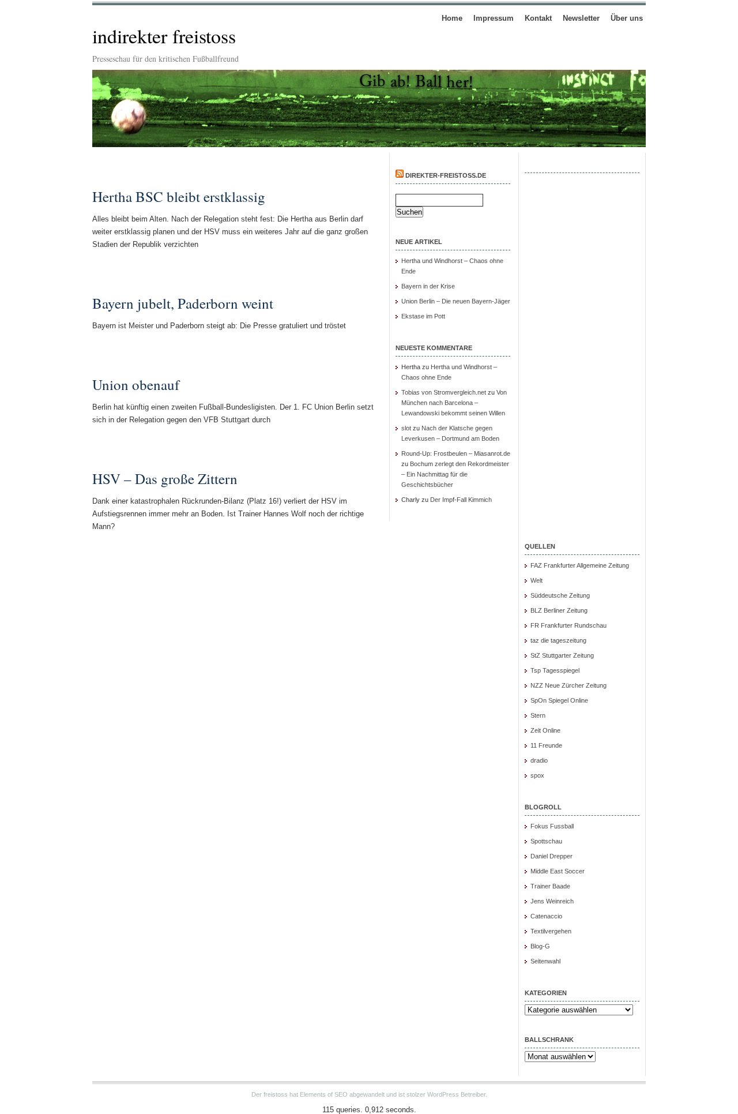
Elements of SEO (324, 1094)
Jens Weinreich (552, 901)
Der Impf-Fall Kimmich (461, 499)
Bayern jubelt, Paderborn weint (182, 303)
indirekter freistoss (164, 35)
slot (406, 428)
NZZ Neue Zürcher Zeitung (568, 685)
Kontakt (538, 18)
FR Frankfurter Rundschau (568, 625)
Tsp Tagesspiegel (554, 670)
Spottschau (546, 841)
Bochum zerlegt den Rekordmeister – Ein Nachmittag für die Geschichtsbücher (455, 474)
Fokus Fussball (552, 826)
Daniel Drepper (551, 856)
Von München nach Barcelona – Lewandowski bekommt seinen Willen (454, 403)
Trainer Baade (550, 886)
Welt (536, 580)
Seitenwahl (545, 961)
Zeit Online (545, 730)
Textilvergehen (550, 931)
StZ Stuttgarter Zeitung (562, 655)
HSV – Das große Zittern (165, 478)
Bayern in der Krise (428, 286)
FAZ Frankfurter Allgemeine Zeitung (579, 565)
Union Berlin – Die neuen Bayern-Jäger (455, 301)
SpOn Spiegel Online (559, 700)
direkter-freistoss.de (445, 175)
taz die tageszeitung (558, 640)
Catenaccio (546, 916)
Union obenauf (135, 384)
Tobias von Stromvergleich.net (443, 392)
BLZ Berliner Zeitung (559, 610)
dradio (539, 760)
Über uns (627, 18)
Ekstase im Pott (423, 316)
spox (537, 775)
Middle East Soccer (557, 871)
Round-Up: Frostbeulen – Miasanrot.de (455, 453)
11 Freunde (546, 745)
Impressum (493, 18)
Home (452, 18)
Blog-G (540, 946)
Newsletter (581, 18)
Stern (537, 715)
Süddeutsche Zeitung (560, 595)
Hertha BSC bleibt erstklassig (178, 196)
